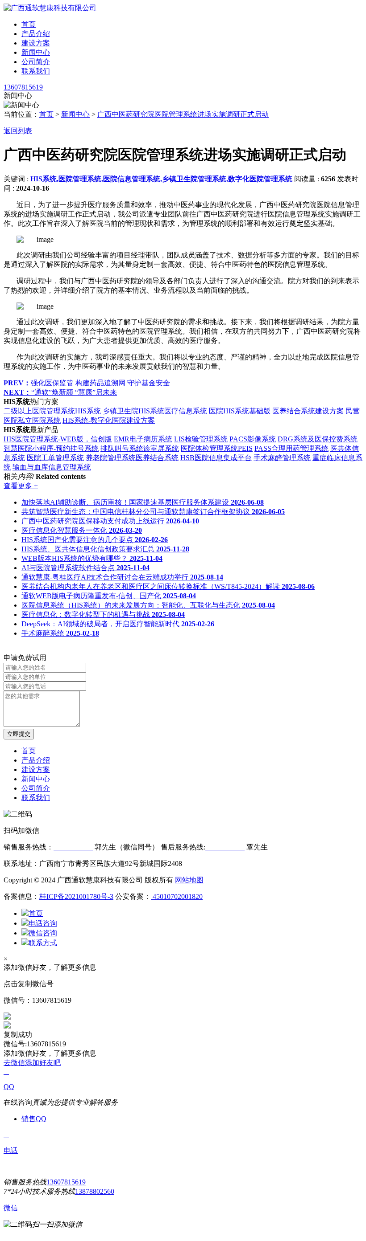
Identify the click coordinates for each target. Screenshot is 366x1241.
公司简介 (35, 61)
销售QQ (33, 1119)
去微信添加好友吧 (32, 1062)
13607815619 (23, 87)
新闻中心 (35, 52)
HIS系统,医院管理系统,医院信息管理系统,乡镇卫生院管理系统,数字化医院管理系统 (161, 179)
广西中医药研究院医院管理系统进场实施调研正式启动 (183, 114)
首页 (28, 24)
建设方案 (35, 43)
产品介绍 (35, 33)
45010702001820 (177, 896)
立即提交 (18, 734)
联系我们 (35, 71)
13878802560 (94, 1191)
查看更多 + (21, 486)
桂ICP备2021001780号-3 (76, 896)
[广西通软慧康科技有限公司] (50, 8)
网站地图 (189, 880)
